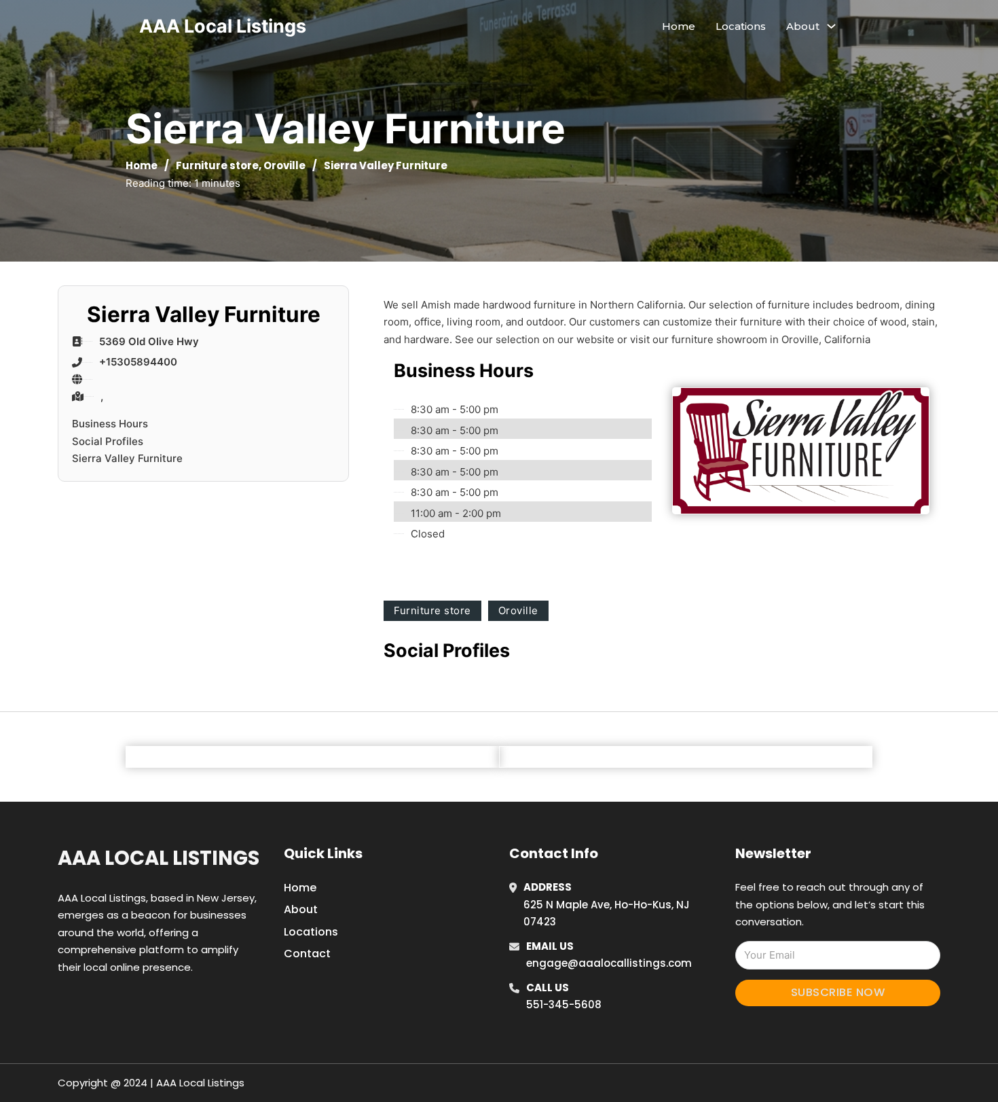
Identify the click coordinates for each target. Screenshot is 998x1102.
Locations (741, 26)
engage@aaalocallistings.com (609, 963)
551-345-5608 (564, 1004)
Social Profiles (107, 441)
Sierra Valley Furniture (127, 458)
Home (678, 26)
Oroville (284, 165)
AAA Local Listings (222, 26)
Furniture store (217, 165)
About (301, 909)
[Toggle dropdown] (831, 26)
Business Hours (110, 423)
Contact (307, 953)
